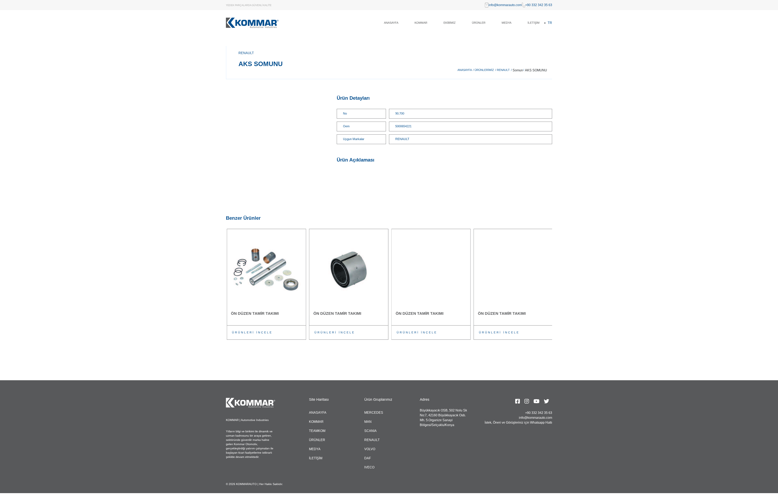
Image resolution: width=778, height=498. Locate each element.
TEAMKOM (317, 431)
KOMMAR (421, 22)
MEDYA (506, 22)
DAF (367, 458)
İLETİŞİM (534, 22)
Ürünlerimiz (485, 70)
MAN (368, 421)
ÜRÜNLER (478, 22)
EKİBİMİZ (450, 22)
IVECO (369, 467)
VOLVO (369, 449)
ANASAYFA (391, 22)
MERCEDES (373, 412)
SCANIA (370, 431)
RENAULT (504, 70)
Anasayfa (465, 70)
